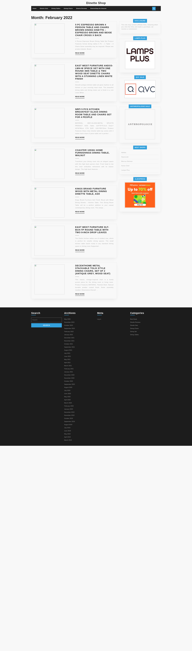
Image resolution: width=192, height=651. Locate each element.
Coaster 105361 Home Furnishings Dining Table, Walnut (92, 153)
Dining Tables (56, 8)
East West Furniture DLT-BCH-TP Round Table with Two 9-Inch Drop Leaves (92, 230)
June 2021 (67, 356)
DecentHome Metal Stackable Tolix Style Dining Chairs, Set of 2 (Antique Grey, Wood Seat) (92, 269)
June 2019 (67, 431)
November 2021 (69, 341)
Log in (99, 319)
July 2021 (67, 353)
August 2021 (68, 350)
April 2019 (67, 437)
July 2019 (67, 427)
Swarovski (125, 157)
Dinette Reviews (81, 8)
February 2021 (69, 369)
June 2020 (67, 393)
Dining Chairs (68, 8)
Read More (79, 53)
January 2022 (68, 334)
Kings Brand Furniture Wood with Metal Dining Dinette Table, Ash (91, 191)
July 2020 (67, 390)
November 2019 (69, 415)
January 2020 (68, 409)
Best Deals (133, 319)
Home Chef (125, 166)
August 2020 (68, 387)
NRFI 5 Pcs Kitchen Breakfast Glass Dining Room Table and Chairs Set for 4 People (93, 113)
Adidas (123, 152)
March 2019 (68, 440)
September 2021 (69, 347)
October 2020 (68, 381)
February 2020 (69, 406)
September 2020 (69, 384)
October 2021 (68, 344)
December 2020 (69, 375)
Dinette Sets (44, 8)
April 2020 (67, 400)
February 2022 (69, 331)
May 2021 (67, 359)
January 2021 (68, 372)
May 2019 (67, 434)
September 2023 (69, 328)
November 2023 (69, 322)
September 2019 (69, 421)
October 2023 (68, 325)
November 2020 (69, 378)
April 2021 (67, 362)
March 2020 (68, 403)
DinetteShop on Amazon (98, 8)
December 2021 (69, 338)
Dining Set (133, 331)
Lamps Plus (125, 170)
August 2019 (68, 424)
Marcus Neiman (127, 161)
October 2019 (68, 418)
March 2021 (68, 365)
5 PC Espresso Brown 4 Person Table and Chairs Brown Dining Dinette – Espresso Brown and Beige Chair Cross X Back (93, 30)
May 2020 (67, 396)
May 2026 (67, 319)
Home (34, 8)
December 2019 (69, 412)
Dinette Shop (96, 3)
